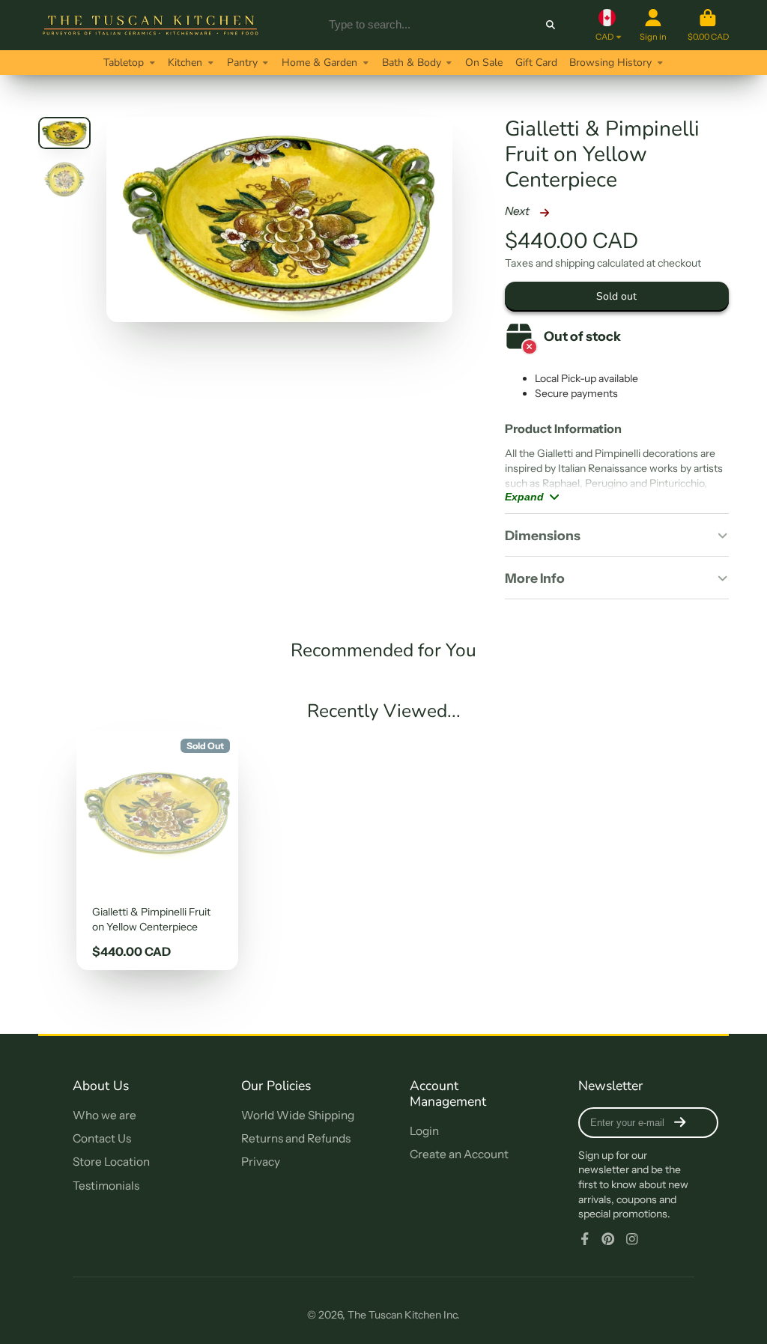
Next (518, 211)
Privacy (260, 1161)
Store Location (111, 1161)
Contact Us (102, 1138)
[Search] (550, 24)
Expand (524, 497)
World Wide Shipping (297, 1115)
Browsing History (610, 62)
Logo (150, 25)
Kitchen (185, 62)
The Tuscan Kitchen (394, 1315)
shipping (575, 263)
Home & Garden (319, 62)
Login (424, 1131)
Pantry (242, 62)
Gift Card (536, 62)
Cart (708, 25)
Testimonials (106, 1185)
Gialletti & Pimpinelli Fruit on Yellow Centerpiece (157, 850)
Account (653, 25)
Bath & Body (411, 62)
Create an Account (459, 1154)
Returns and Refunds (296, 1138)
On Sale (484, 62)
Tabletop (123, 62)
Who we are (104, 1115)
